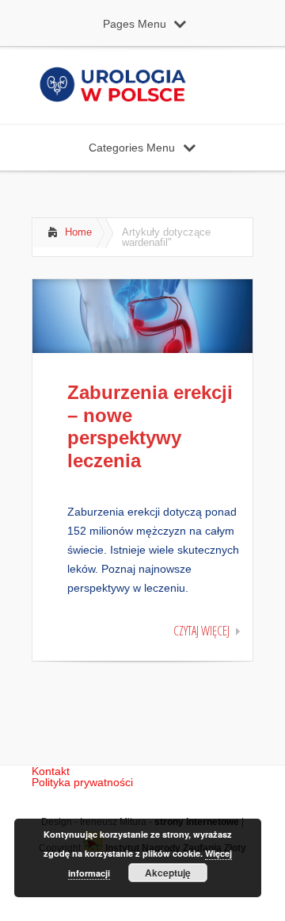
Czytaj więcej (201, 630)
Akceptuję (168, 872)
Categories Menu (132, 147)
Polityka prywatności (82, 782)
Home (78, 232)
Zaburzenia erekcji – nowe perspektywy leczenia (150, 426)
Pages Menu (134, 23)
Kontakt (51, 771)
